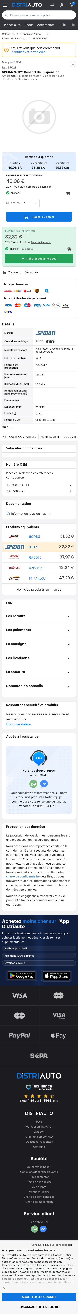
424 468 (17, 491)
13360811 (18, 485)
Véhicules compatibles (19, 436)
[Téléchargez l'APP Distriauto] (21, 975)
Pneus (29, 24)
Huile (62, 24)
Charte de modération (39, 1201)
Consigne (39, 1146)
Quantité (13, 203)
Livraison (39, 1131)
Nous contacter (39, 1176)
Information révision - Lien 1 (30, 513)
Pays (39, 1121)
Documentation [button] (18, 724)
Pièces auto (12, 24)
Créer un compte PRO (39, 1136)
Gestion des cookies (39, 1181)
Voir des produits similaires (39, 589)
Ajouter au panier (42, 217)
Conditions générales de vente (39, 1171)
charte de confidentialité (23, 876)
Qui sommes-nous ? (39, 1166)
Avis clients (39, 1186)
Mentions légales (39, 1191)
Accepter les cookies (39, 1297)
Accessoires (45, 24)
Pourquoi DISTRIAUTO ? (39, 1126)
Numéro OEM (50, 436)
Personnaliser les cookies (39, 1307)
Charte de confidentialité (39, 1196)
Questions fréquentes (39, 1141)
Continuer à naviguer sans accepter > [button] (52, 1244)
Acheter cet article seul (41, 258)
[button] (53, 5)
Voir (5, 427)
